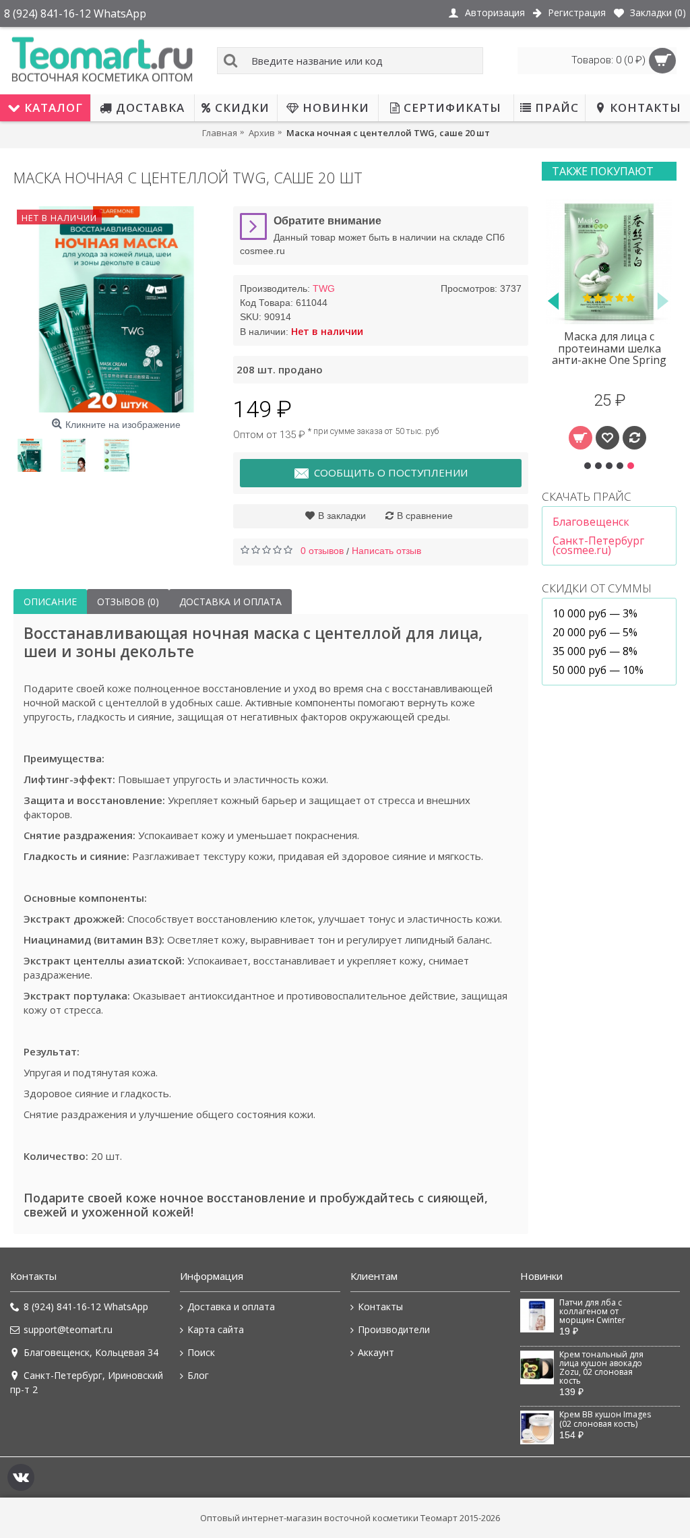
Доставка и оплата (230, 601)
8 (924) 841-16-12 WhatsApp (86, 1306)
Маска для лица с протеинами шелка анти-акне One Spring (609, 348)
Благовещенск (591, 521)
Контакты (380, 1306)
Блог (198, 1375)
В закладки (342, 515)
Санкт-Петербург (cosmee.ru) (598, 545)
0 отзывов (322, 550)
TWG (324, 288)
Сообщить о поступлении (391, 472)
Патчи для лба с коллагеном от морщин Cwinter (592, 1312)
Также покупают (603, 171)
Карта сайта (215, 1329)
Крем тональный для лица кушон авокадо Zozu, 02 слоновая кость (601, 1368)
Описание (50, 601)
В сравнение (425, 515)
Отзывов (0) (128, 601)
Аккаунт (376, 1352)
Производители (394, 1329)
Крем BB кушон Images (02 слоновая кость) (605, 1419)
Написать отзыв (386, 550)
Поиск (201, 1352)
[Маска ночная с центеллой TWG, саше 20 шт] (116, 309)
